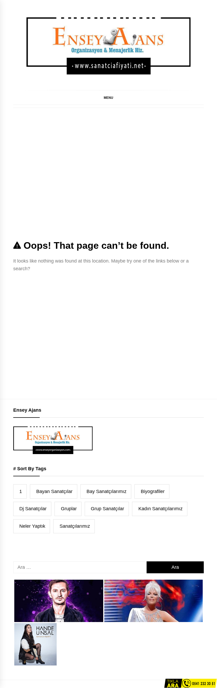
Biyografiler (153, 491)
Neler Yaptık (32, 526)
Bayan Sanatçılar (54, 491)
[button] (108, 97)
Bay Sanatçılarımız (106, 491)
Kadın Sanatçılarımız (160, 508)
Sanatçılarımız (75, 526)
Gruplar (69, 508)
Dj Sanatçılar (33, 508)
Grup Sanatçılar (107, 508)
